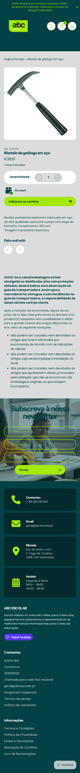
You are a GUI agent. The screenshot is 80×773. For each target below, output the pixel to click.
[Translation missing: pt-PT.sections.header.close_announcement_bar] (77, 7)
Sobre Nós (11, 660)
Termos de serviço (17, 699)
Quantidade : (20, 177)
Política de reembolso (20, 705)
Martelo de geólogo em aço (45, 59)
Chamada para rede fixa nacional (28, 680)
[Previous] (8, 250)
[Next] (20, 250)
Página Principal (14, 59)
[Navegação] (72, 26)
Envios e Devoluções (18, 741)
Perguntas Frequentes (20, 692)
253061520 (11, 673)
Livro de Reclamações (20, 754)
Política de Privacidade (20, 735)
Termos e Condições (19, 728)
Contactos (12, 667)
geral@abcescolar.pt (19, 686)
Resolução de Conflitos (20, 747)
